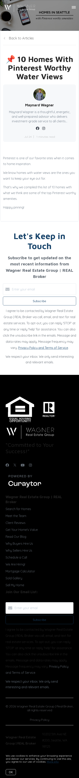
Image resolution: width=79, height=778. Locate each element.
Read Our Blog (16, 537)
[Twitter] (14, 465)
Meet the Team (16, 516)
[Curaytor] (25, 487)
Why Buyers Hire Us (19, 543)
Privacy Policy (39, 720)
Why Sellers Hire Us (19, 550)
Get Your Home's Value (22, 530)
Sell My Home (15, 585)
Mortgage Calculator (20, 571)
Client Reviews (16, 523)
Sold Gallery (14, 578)
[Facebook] (7, 465)
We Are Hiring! (15, 564)
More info (53, 761)
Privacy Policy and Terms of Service (43, 348)
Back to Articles (21, 38)
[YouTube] (23, 465)
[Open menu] (74, 7)
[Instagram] (30, 465)
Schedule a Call (16, 557)
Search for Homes (18, 509)
